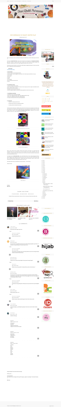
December (44, 173)
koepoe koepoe (17, 196)
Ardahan (11, 349)
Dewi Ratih (14, 264)
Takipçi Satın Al (12, 335)
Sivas (11, 350)
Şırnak (11, 351)
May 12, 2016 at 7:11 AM (13, 314)
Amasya (11, 353)
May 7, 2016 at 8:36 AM (15, 234)
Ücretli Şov (12, 324)
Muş (11, 345)
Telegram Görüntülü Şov (14, 325)
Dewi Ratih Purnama (16, 233)
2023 (43, 164)
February (44, 194)
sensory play (27, 196)
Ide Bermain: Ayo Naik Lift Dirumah (11, 219)
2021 (43, 166)
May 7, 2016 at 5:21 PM (15, 265)
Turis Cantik (12, 226)
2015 (43, 196)
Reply (38, 230)
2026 (43, 160)
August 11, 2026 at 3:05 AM (14, 343)
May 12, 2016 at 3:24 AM (13, 305)
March (44, 193)
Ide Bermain (13, 196)
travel (50, 101)
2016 (43, 172)
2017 (43, 171)
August (44, 178)
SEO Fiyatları (12, 337)
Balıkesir (11, 354)
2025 (43, 161)
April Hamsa (12, 289)
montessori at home (22, 196)
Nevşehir (11, 348)
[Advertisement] (23, 28)
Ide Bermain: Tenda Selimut (22, 219)
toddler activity (35, 196)
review (47, 101)
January (44, 195)
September (44, 177)
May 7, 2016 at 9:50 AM (13, 273)
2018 (43, 170)
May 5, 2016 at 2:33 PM (13, 242)
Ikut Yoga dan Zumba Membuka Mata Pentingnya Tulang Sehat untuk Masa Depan (49, 146)
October (44, 176)
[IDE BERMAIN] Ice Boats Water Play (48, 190)
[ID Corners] (48, 308)
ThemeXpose (14, 405)
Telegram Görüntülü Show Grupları (15, 326)
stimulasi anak (31, 196)
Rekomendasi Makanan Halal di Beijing (46, 51)
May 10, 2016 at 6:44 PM (15, 297)
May (43, 182)
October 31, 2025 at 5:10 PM (14, 321)
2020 (43, 167)
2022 (43, 165)
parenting (43, 101)
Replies (10, 231)
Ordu (11, 352)
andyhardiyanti (13, 257)
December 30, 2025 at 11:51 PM (14, 332)
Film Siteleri (12, 336)
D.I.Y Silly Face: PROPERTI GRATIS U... (34, 219)
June (43, 181)
